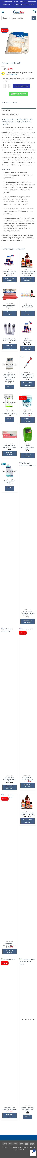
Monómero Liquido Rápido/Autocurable (27, 813)
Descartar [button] (18, 7)
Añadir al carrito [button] (9, 313)
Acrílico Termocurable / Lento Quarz (27, 340)
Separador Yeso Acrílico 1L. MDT (27, 778)
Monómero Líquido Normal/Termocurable (28, 272)
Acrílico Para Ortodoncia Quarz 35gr (9, 779)
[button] (2, 11)
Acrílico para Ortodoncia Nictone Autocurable (27, 613)
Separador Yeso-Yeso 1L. (9, 481)
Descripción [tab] (5, 110)
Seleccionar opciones (9, 279)
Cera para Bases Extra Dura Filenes (9, 446)
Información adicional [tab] (10, 114)
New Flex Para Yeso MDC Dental (27, 412)
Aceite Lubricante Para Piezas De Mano (27, 1109)
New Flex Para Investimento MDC (9, 944)
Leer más (9, 386)
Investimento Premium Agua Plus (9, 412)
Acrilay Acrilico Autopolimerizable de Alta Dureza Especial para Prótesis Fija (9, 377)
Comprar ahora (18, 94)
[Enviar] (34, 18)
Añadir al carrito (21, 86)
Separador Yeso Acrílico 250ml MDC (9, 1108)
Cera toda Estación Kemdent (9, 306)
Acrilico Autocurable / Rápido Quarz (9, 272)
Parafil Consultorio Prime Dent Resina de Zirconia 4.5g (27, 375)
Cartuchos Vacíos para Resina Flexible (9, 339)
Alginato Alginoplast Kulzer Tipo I (27, 447)
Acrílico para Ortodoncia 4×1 (27, 306)
